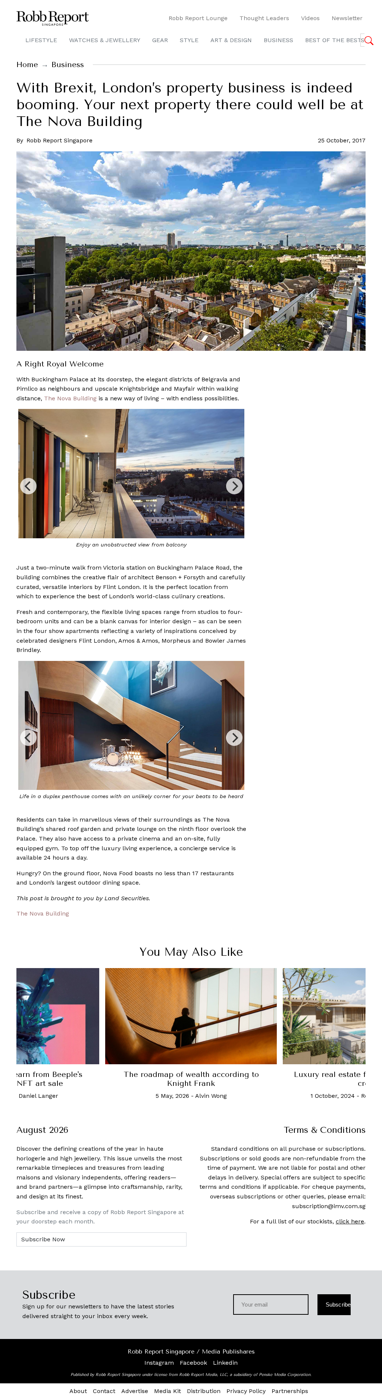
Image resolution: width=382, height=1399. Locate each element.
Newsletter (347, 18)
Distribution (203, 1391)
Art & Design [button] (231, 40)
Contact (104, 1391)
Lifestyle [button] (41, 40)
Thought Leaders (264, 18)
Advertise (134, 1391)
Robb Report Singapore (59, 140)
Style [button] (189, 40)
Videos (310, 18)
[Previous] (28, 486)
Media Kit (167, 1391)
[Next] (234, 486)
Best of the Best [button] (333, 40)
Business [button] (278, 40)
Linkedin (225, 1362)
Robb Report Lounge (198, 18)
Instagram (159, 1362)
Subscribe (338, 1304)
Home (27, 64)
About (78, 1391)
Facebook (193, 1362)
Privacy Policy (246, 1391)
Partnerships (290, 1391)
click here (350, 1221)
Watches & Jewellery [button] (104, 40)
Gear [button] (160, 40)
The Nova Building (70, 398)
